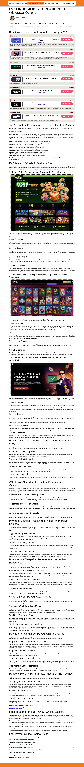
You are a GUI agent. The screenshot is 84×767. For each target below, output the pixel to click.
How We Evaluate (49, 3)
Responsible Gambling (68, 3)
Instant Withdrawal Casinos (35, 3)
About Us (57, 3)
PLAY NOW (66, 40)
